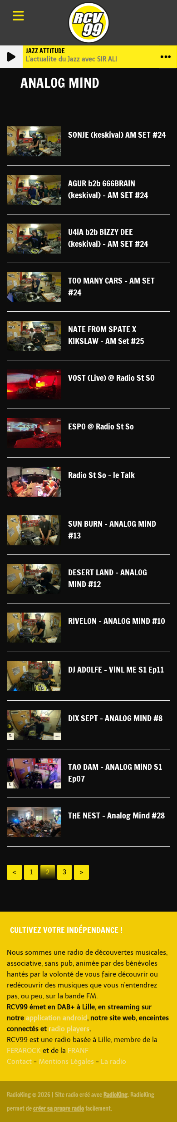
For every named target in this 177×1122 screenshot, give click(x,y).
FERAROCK (24, 1051)
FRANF (78, 1051)
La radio (113, 1061)
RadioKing (115, 1095)
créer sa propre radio (58, 1108)
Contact (19, 1061)
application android (56, 1018)
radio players (69, 1029)
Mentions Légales (66, 1061)
